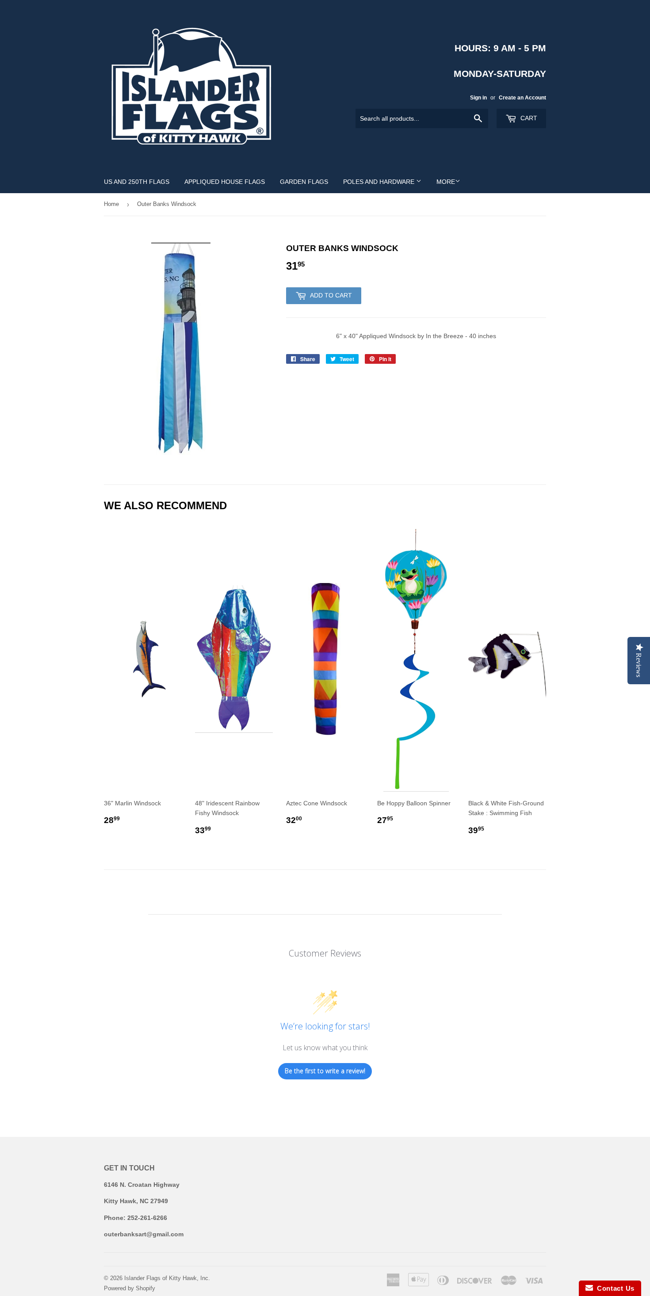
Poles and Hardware (379, 181)
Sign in (478, 98)
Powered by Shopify (129, 1288)
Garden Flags (304, 181)
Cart (528, 118)
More (445, 181)
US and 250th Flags (136, 181)
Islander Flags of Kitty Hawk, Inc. (167, 1278)
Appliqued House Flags (224, 181)
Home (111, 204)
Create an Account (522, 98)
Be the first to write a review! (325, 1071)
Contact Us (614, 1288)
